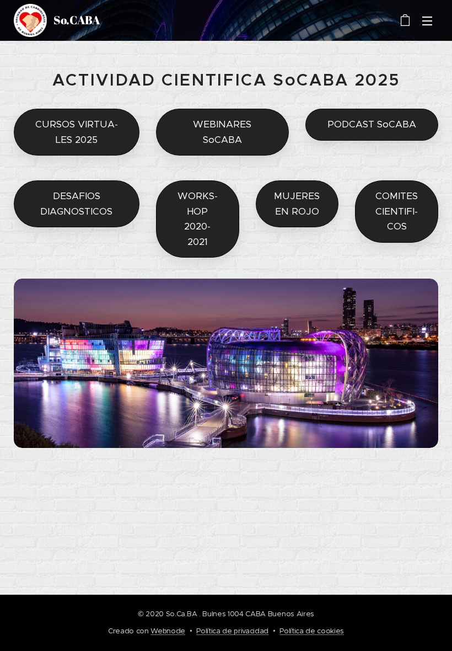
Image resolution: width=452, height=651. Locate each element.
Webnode (167, 631)
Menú (427, 20)
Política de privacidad (232, 631)
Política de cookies (311, 631)
